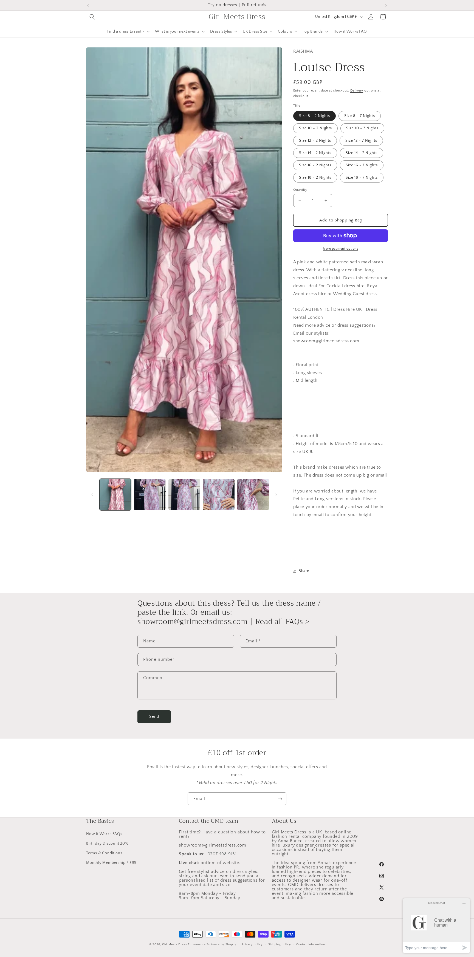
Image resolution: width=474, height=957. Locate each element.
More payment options (340, 248)
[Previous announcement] (88, 5)
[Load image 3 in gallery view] (184, 494)
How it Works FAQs (104, 834)
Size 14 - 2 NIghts (315, 153)
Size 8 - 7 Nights (359, 116)
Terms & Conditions (104, 853)
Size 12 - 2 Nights (315, 140)
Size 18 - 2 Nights (315, 177)
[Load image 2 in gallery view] (149, 494)
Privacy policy (252, 944)
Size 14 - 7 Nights (361, 153)
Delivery (356, 90)
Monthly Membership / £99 (111, 863)
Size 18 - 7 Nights (362, 177)
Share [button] (304, 571)
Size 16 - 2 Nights (315, 165)
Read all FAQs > (282, 621)
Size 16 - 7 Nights (362, 165)
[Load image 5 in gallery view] (253, 494)
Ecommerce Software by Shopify (212, 944)
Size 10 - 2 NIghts (315, 128)
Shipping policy (279, 944)
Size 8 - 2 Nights (314, 116)
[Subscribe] (280, 798)
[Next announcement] (386, 5)
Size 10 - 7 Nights (362, 128)
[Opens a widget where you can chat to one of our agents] (436, 925)
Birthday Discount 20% (107, 843)
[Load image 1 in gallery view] (115, 494)
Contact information (310, 944)
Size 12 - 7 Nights (361, 140)
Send (154, 716)
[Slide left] (92, 495)
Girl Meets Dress (174, 944)
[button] (92, 17)
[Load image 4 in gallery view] (218, 494)
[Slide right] (276, 495)
